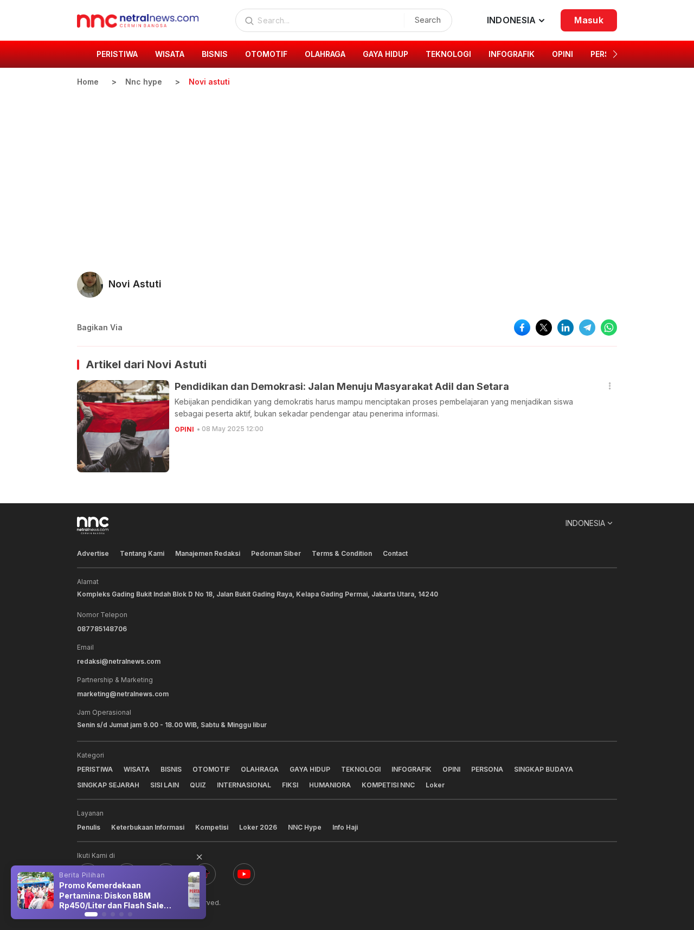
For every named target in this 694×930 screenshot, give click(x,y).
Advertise (93, 553)
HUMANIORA (330, 785)
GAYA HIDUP (310, 769)
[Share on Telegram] (587, 327)
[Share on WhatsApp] (609, 327)
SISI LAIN (164, 785)
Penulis (88, 827)
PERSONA (487, 769)
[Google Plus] (244, 874)
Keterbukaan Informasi (147, 827)
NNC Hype (305, 827)
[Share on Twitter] (544, 327)
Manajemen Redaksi (207, 553)
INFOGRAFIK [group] (512, 54)
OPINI (184, 429)
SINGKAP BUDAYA (543, 769)
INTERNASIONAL (244, 785)
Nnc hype (143, 81)
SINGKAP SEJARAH (108, 785)
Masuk (588, 20)
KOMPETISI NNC (388, 785)
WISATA (137, 769)
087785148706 (102, 629)
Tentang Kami (142, 553)
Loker (435, 785)
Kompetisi (211, 827)
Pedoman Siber (276, 553)
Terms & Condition (342, 553)
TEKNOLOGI (361, 769)
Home (88, 81)
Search (428, 20)
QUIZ (198, 785)
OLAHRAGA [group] (325, 54)
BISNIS (171, 769)
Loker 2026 (258, 827)
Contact (395, 553)
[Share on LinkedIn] (565, 327)
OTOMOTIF (211, 769)
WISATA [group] (169, 54)
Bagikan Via (100, 327)
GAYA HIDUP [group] (385, 54)
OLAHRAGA (260, 769)
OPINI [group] (562, 54)
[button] (615, 54)
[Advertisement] (347, 169)
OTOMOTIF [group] (266, 54)
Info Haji (345, 827)
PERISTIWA (95, 769)
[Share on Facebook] (522, 327)
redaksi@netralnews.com (118, 661)
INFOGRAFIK (411, 769)
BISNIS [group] (215, 54)
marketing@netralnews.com (123, 694)
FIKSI (290, 785)
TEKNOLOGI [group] (448, 54)
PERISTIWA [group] (117, 54)
